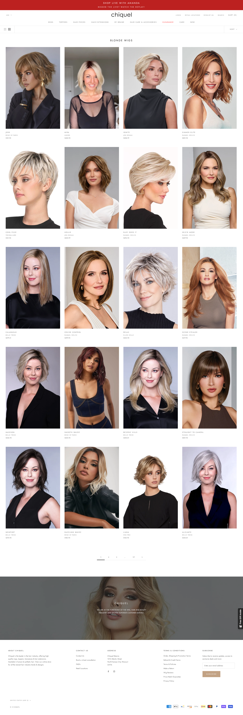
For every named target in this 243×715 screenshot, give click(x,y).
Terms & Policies (170, 664)
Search (221, 15)
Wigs (50, 22)
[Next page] (142, 557)
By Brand (119, 22)
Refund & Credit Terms (172, 660)
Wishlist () (209, 15)
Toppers (63, 22)
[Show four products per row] (9, 29)
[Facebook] (108, 671)
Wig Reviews (168, 672)
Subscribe (211, 674)
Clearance (168, 22)
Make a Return (169, 668)
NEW (192, 22)
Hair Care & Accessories (143, 22)
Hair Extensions (100, 22)
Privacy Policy (169, 681)
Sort (233, 29)
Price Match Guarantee (172, 676)
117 (134, 557)
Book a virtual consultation (86, 660)
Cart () (232, 15)
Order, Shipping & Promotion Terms (177, 656)
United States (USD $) (19, 700)
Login (178, 15)
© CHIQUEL (15, 707)
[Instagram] (114, 671)
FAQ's (78, 664)
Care (182, 22)
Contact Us (80, 656)
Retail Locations (192, 15)
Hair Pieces (79, 22)
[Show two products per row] (5, 29)
